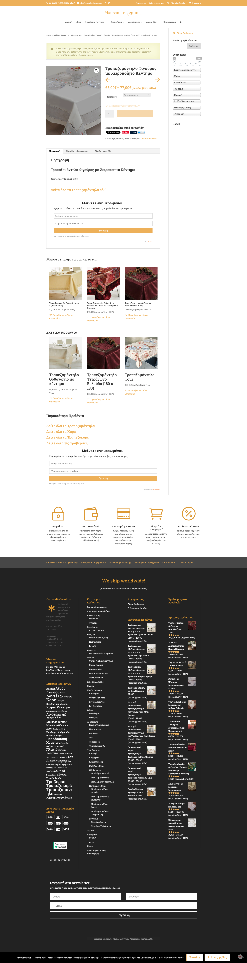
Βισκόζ (62, 693)
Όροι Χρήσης (187, 562)
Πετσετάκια (95, 729)
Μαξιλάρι (54, 718)
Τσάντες (93, 622)
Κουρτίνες (92, 650)
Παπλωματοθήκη (54, 735)
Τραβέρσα (55, 781)
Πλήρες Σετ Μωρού (55, 746)
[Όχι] (243, 957)
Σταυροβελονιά (52, 775)
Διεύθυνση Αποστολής (120, 562)
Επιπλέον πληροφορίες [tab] (77, 151)
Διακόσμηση (134, 22)
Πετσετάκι (64, 743)
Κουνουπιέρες (96, 761)
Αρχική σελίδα (52, 35)
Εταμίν (92, 837)
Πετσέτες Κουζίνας (98, 637)
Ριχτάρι (62, 749)
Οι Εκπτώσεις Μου (156, 3)
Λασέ (48, 711)
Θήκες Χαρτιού (96, 665)
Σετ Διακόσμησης (59, 759)
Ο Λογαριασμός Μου (137, 608)
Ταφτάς (50, 778)
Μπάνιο (90, 657)
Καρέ (71, 431)
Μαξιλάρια (94, 713)
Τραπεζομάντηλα (102, 35)
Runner (50, 688)
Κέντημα (67, 696)
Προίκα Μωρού (94, 690)
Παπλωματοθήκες (97, 786)
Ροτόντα (52, 753)
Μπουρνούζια (95, 669)
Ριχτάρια (93, 717)
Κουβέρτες (94, 757)
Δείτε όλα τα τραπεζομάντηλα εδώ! (79, 189)
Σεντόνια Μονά (98, 822)
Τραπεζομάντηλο (59, 791)
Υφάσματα (92, 834)
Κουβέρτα (60, 701)
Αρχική (68, 22)
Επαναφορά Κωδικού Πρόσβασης (61, 562)
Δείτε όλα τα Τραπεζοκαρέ (67, 437)
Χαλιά (90, 846)
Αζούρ (60, 688)
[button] (96, 70)
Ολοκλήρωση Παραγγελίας (146, 562)
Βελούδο (52, 692)
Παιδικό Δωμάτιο (95, 681)
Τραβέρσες (94, 741)
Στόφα (62, 774)
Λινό (50, 714)
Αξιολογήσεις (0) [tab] (103, 151)
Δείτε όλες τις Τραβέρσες (67, 443)
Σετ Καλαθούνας (96, 701)
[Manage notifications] (240, 956)
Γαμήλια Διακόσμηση (97, 607)
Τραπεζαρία (116, 22)
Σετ (90, 737)
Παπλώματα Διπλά (100, 773)
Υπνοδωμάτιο (93, 750)
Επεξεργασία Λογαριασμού (93, 562)
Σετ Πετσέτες (59, 768)
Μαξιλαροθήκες (56, 722)
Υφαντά (90, 830)
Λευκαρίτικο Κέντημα (59, 711)
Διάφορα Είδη (93, 615)
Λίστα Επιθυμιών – (179, 3)
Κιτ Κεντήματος (96, 630)
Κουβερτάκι (94, 693)
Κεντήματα (92, 627)
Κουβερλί (93, 753)
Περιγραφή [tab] (54, 151)
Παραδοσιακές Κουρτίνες (101, 653)
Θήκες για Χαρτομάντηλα (101, 660)
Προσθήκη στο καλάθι (135, 113)
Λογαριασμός (141, 3)
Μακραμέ (60, 714)
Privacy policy (217, 957)
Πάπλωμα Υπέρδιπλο (57, 732)
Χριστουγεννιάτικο (59, 798)
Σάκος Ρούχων (65, 753)
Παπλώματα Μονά (100, 777)
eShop (78, 22)
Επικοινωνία (170, 22)
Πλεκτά (90, 686)
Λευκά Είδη (151, 22)
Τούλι (58, 778)
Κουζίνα (91, 634)
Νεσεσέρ (93, 618)
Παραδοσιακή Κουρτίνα (56, 741)
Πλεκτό (51, 749)
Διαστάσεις (112, 96)
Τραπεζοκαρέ (59, 785)
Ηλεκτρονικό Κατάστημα (71, 35)
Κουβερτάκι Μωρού (56, 703)
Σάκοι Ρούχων (96, 677)
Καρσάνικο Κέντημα (94, 22)
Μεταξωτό (52, 725)
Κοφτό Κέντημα (58, 707)
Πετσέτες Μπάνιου (98, 673)
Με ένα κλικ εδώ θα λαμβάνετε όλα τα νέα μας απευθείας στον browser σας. (60, 670)
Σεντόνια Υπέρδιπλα (59, 757)
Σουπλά (59, 771)
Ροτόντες (93, 733)
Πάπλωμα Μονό (59, 729)
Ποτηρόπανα (95, 641)
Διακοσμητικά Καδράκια (98, 611)
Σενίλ (48, 758)
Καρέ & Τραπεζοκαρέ (99, 725)
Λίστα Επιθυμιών (136, 604)
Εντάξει (194, 957)
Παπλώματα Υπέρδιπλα (102, 781)
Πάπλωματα (95, 770)
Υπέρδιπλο (58, 795)
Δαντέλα (54, 695)
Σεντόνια (93, 818)
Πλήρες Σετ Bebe (97, 697)
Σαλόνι (90, 710)
